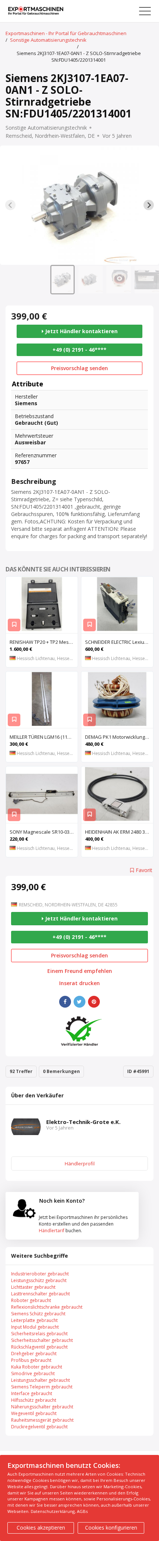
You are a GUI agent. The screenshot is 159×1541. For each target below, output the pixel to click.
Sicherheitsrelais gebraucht (39, 1333)
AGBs (82, 1511)
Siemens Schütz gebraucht (38, 1314)
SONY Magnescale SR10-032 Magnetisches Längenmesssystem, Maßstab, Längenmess (44, 832)
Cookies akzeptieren (41, 1527)
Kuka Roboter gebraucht (36, 1367)
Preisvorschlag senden (79, 368)
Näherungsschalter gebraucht (42, 1407)
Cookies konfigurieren (111, 1527)
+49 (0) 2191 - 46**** (79, 349)
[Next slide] (148, 205)
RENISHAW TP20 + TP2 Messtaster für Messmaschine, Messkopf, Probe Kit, (44, 642)
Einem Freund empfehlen (79, 971)
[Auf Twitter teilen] (79, 1002)
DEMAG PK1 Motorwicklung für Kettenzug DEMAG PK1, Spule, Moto (119, 737)
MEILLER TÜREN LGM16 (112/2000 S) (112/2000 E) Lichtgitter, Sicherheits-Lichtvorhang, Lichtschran (44, 737)
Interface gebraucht (31, 1393)
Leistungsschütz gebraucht (39, 1280)
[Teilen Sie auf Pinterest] (94, 1002)
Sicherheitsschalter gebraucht (42, 1340)
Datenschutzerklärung (53, 1511)
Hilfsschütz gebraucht (33, 1400)
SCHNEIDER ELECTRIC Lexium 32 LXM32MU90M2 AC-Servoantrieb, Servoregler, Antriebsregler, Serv (119, 642)
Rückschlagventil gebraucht (39, 1347)
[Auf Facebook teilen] (65, 1002)
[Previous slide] (10, 205)
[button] (62, 279)
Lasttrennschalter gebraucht (40, 1294)
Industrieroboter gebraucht (40, 1274)
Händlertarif (51, 1230)
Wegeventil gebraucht (34, 1413)
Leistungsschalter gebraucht (40, 1380)
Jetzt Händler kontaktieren (81, 331)
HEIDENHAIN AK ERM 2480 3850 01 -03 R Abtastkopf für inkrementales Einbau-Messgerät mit (119, 832)
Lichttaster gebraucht (33, 1287)
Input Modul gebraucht (35, 1327)
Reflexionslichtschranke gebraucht (46, 1307)
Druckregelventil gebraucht (39, 1427)
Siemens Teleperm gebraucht (41, 1387)
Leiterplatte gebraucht (34, 1320)
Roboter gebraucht (31, 1300)
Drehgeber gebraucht (34, 1353)
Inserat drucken (79, 983)
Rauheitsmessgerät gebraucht (42, 1420)
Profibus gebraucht (31, 1360)
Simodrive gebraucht (33, 1373)
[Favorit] (14, 625)
